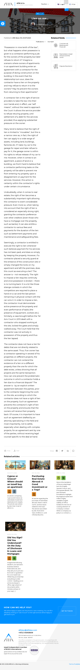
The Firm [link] (44, 4)
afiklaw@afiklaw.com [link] (28, 630)
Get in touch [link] (67, 611)
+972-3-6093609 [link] (26, 633)
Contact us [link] (68, 6)
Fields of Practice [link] (44, 13)
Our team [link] (51, 41)
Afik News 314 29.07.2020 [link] (21, 38)
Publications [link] (40, 41)
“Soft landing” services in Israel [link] (45, 23)
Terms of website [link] (74, 664)
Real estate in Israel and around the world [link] (65, 55)
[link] (2, 23)
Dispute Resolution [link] (65, 66)
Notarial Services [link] (44, 32)
